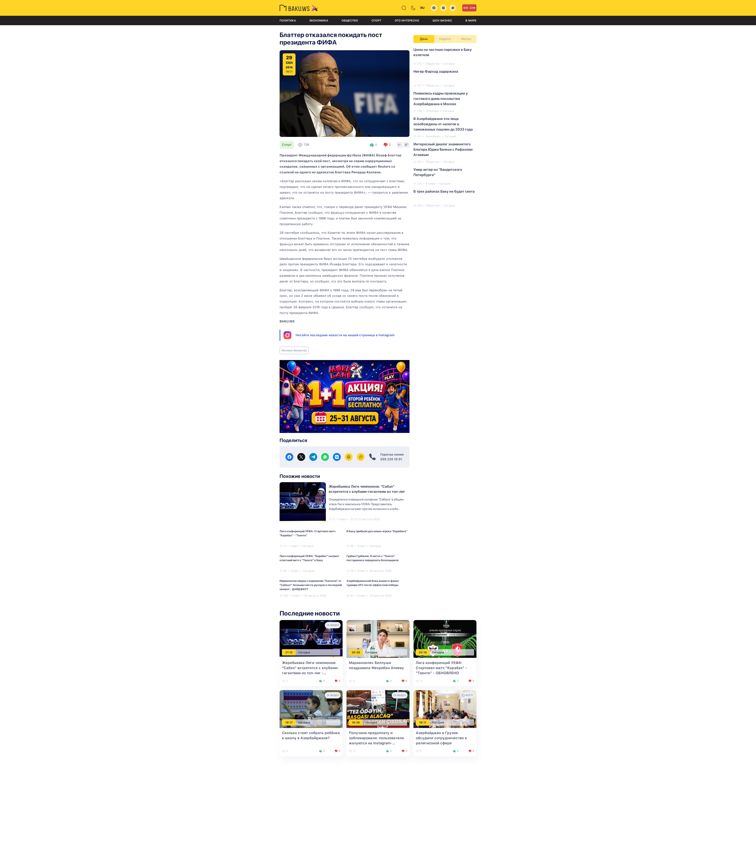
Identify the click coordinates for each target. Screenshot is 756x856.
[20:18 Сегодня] (444, 639)
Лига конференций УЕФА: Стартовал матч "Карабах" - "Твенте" (307, 533)
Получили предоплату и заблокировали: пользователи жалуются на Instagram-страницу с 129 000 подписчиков (376, 743)
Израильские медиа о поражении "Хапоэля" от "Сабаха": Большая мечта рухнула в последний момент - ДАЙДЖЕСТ (311, 585)
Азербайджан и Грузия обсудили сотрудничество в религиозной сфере (441, 738)
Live (472, 7)
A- (399, 144)
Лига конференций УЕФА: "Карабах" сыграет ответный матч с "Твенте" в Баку (309, 558)
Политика (288, 20)
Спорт (376, 20)
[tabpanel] (444, 127)
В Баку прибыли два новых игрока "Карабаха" (376, 531)
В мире (470, 20)
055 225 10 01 (391, 459)
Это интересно (407, 20)
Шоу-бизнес (442, 20)
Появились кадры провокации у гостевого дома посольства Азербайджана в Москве (440, 98)
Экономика (318, 20)
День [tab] (424, 39)
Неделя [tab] (445, 39)
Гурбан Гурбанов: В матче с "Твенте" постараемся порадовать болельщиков (372, 558)
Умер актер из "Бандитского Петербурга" (437, 172)
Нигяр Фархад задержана (435, 71)
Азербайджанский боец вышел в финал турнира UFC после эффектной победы (372, 583)
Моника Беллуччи (294, 350)
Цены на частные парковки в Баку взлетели (442, 52)
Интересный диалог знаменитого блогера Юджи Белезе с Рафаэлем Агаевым (442, 149)
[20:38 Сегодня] (378, 639)
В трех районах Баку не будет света (444, 191)
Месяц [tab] (466, 39)
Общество (350, 20)
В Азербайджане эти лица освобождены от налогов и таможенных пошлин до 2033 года (443, 124)
